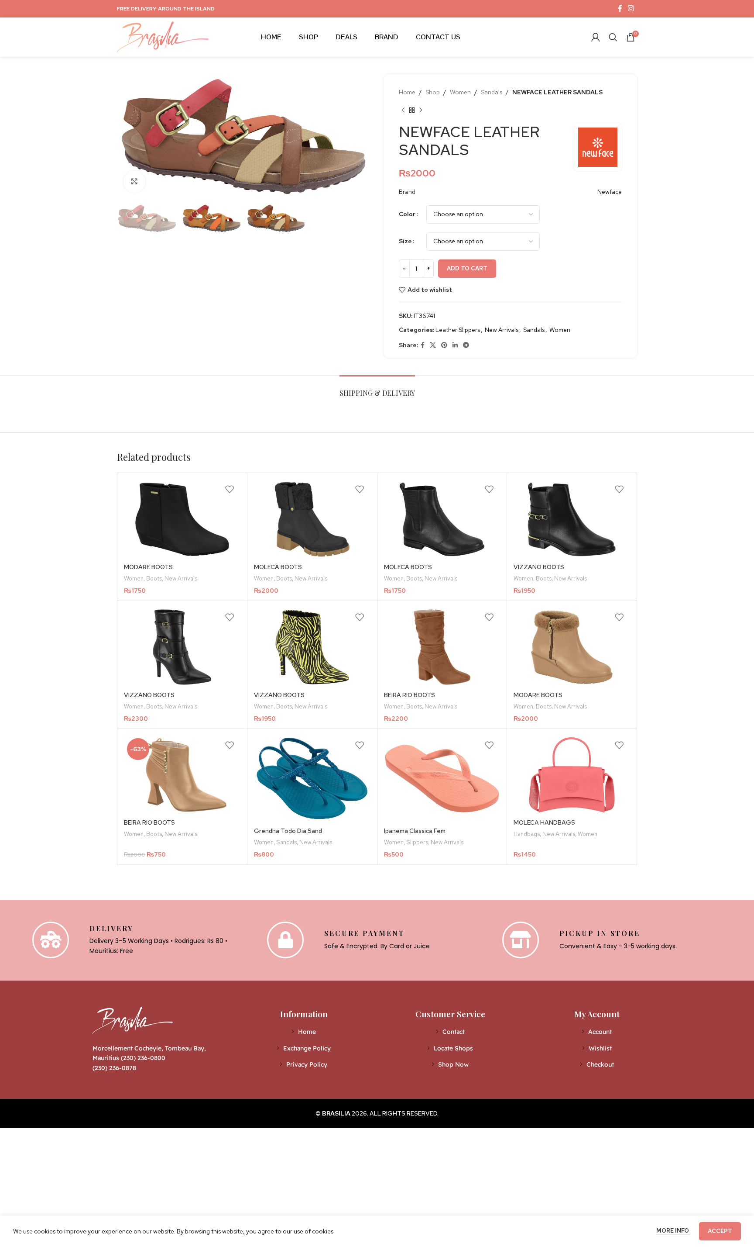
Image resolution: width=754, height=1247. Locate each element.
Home (407, 92)
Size (405, 241)
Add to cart (467, 268)
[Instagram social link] (631, 8)
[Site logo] (163, 36)
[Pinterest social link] (444, 345)
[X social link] (433, 345)
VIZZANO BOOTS (539, 567)
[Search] (613, 37)
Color (407, 214)
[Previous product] (403, 110)
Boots (154, 578)
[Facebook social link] (620, 8)
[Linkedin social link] (455, 345)
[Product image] (182, 519)
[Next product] (420, 110)
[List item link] (304, 1031)
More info (673, 1230)
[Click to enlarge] (134, 182)
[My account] (595, 37)
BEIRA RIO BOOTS (409, 695)
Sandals (491, 92)
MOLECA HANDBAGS (544, 822)
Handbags (527, 834)
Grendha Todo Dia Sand (288, 831)
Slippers (417, 842)
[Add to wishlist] (229, 489)
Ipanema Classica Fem (415, 831)
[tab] (377, 388)
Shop (432, 92)
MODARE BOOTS (148, 567)
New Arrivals (501, 330)
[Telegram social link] (466, 345)
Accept (720, 1231)
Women (460, 92)
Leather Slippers (457, 330)
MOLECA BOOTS (278, 567)
